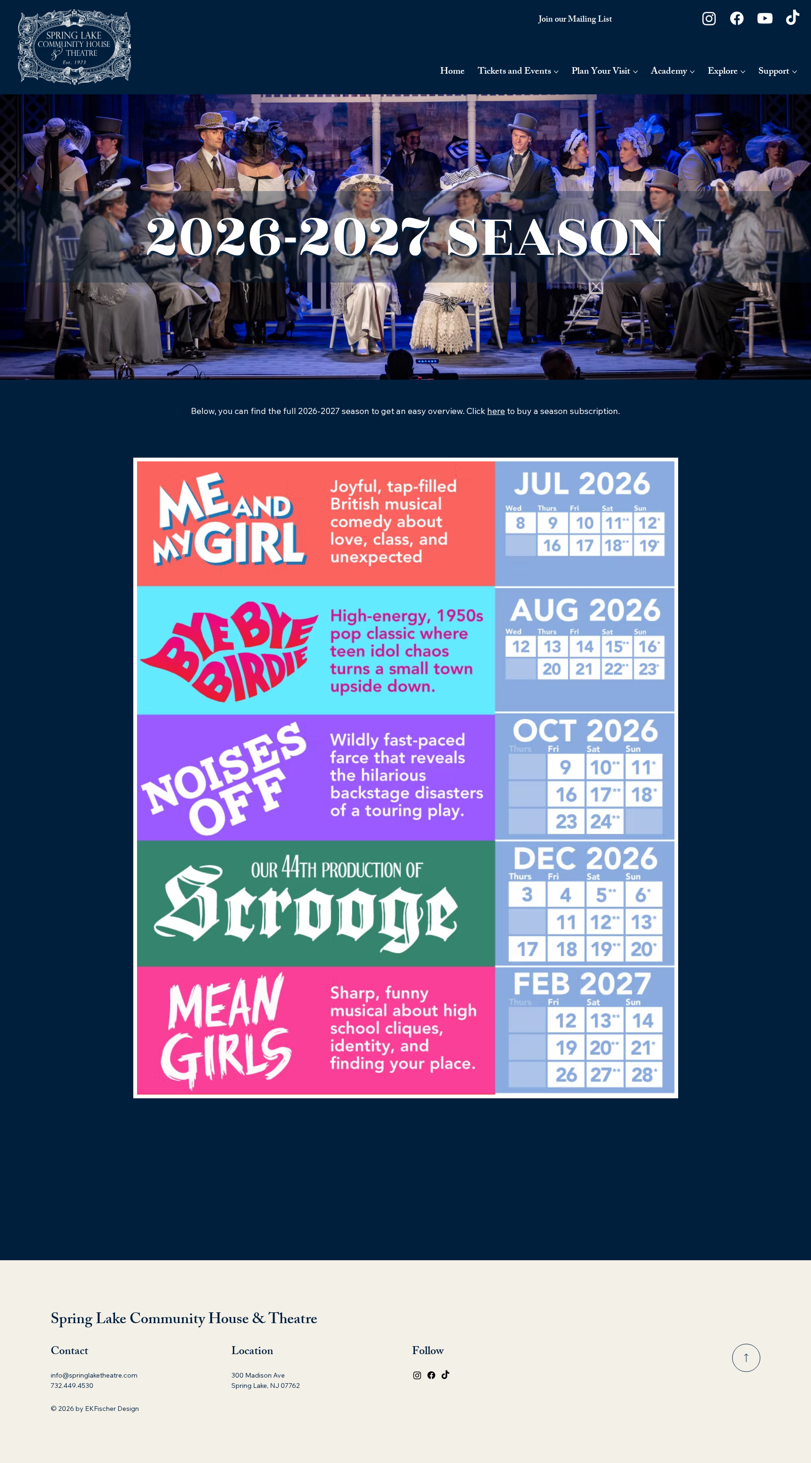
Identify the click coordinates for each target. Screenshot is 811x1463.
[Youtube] (765, 18)
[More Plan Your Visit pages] (635, 71)
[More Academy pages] (692, 71)
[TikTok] (793, 18)
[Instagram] (709, 18)
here (496, 411)
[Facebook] (737, 18)
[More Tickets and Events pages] (556, 71)
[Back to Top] (746, 1358)
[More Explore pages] (743, 71)
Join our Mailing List (575, 20)
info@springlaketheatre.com (94, 1375)
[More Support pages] (794, 71)
